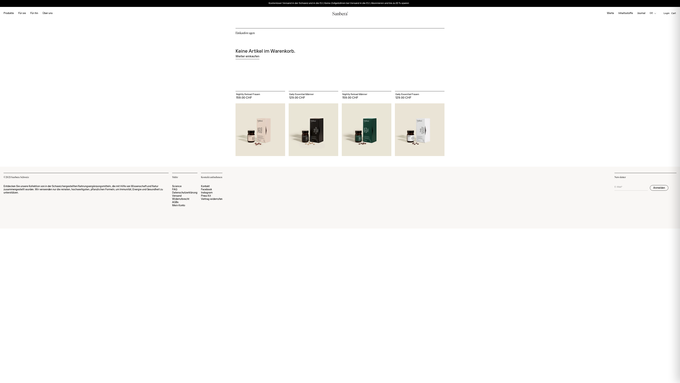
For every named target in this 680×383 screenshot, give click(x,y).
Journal (641, 13)
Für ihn (34, 13)
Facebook (206, 189)
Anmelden (659, 188)
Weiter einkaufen (247, 56)
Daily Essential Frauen (407, 94)
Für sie (22, 13)
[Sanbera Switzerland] (340, 13)
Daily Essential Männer (301, 94)
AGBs (175, 202)
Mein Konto (178, 205)
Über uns (47, 13)
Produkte (9, 13)
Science (177, 186)
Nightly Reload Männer (354, 94)
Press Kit (206, 196)
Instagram (206, 193)
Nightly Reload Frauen (248, 94)
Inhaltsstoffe (625, 13)
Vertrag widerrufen (212, 199)
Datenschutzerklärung (184, 193)
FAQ (174, 189)
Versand (177, 196)
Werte (610, 13)
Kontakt (205, 186)
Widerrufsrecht (180, 199)
